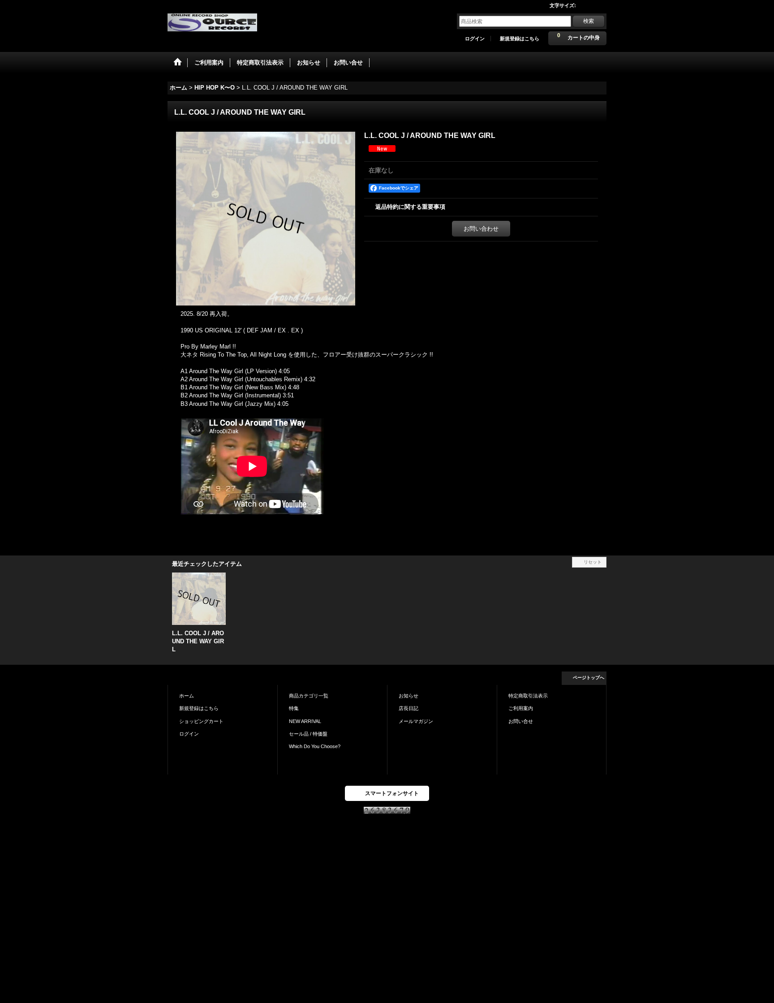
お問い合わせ (481, 228)
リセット (593, 562)
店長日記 (408, 708)
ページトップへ (588, 677)
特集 (294, 708)
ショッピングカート (201, 721)
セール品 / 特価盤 (308, 733)
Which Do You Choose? (314, 746)
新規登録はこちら (519, 38)
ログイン (475, 38)
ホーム (186, 695)
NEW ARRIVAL (305, 721)
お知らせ (408, 695)
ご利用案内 (520, 708)
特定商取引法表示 (528, 695)
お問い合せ (520, 721)
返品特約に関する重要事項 (410, 206)
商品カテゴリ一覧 (308, 695)
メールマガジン (416, 721)
